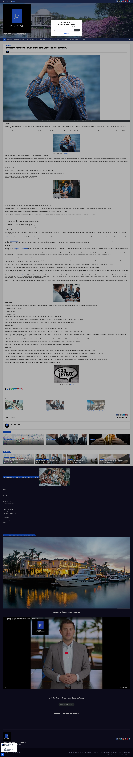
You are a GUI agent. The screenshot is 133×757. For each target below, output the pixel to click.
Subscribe (77, 30)
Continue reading (66, 33)
